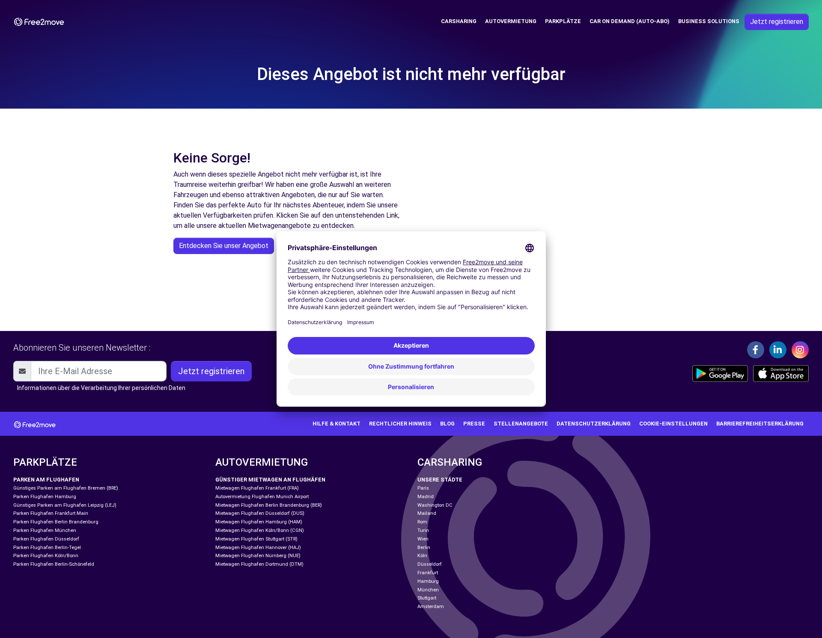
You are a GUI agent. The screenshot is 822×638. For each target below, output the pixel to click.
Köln (422, 555)
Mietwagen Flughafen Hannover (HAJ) (258, 547)
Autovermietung (510, 21)
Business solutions (708, 21)
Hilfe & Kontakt (336, 423)
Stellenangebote (521, 423)
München (428, 590)
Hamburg (428, 581)
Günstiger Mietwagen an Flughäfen (270, 479)
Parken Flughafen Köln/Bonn (45, 555)
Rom (422, 522)
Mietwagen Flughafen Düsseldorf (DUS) (259, 513)
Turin (423, 530)
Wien (423, 539)
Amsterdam (430, 606)
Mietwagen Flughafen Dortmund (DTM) (259, 564)
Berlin (423, 547)
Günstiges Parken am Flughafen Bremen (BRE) (65, 488)
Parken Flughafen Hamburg (44, 496)
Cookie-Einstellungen (673, 423)
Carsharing (459, 21)
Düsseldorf (429, 564)
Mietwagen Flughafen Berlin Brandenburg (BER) (268, 505)
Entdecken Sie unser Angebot (223, 246)
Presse (474, 423)
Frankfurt (427, 573)
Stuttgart (426, 598)
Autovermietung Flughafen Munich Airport (262, 496)
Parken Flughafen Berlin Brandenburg (55, 522)
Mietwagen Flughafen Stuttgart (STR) (256, 539)
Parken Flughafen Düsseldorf (46, 539)
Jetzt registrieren (776, 22)
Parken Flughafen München (44, 530)
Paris (423, 488)
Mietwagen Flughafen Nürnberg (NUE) (258, 555)
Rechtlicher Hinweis (400, 423)
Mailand (426, 513)
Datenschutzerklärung (594, 423)
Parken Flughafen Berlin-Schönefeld (53, 564)
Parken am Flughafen (46, 479)
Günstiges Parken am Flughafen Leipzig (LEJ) (64, 505)
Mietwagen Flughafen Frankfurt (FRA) (257, 488)
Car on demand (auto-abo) (630, 21)
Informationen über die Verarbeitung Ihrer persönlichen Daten (101, 387)
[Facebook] (755, 349)
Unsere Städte (439, 479)
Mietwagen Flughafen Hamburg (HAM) (258, 522)
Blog (447, 423)
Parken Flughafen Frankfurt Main (50, 513)
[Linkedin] (777, 349)
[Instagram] (800, 349)
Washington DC (435, 505)
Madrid (425, 496)
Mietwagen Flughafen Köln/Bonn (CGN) (259, 530)
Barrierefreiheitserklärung (760, 423)
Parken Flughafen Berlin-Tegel (47, 547)
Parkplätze (563, 21)
